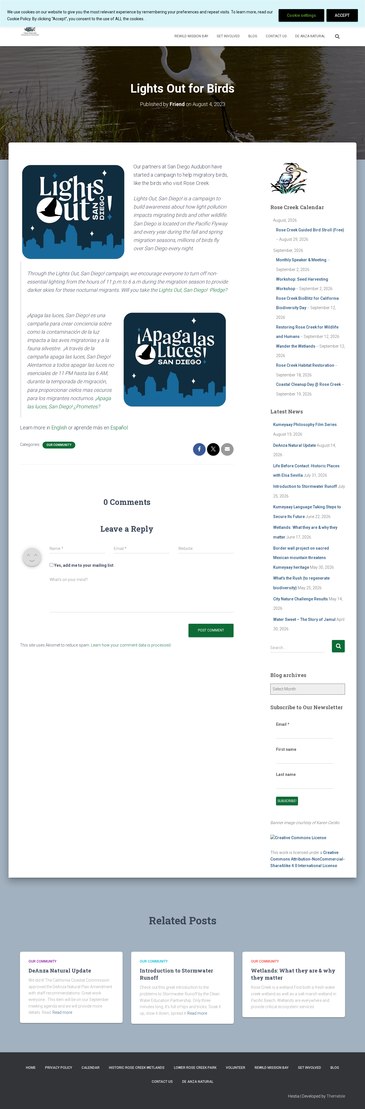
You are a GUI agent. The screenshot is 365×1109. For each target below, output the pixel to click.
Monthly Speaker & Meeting (301, 260)
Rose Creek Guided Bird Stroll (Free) (310, 230)
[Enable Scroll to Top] (353, 1097)
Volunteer (235, 1068)
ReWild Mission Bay (191, 36)
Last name (286, 774)
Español (119, 428)
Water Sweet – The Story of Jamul (304, 619)
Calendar (91, 1068)
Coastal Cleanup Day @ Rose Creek (308, 384)
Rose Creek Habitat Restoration (305, 365)
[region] (182, 13)
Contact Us (276, 36)
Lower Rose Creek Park (195, 1068)
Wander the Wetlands (295, 346)
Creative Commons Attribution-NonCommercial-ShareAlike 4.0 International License (307, 859)
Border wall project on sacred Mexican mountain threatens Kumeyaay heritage (301, 558)
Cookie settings (301, 15)
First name (286, 749)
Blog (252, 36)
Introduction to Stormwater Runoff (305, 486)
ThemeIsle (336, 1096)
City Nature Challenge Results (300, 599)
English (59, 428)
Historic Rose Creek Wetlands (137, 1068)
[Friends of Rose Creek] (31, 29)
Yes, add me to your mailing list (83, 565)
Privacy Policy (58, 1068)
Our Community (58, 445)
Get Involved (228, 36)
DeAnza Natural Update (294, 445)
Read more (62, 1012)
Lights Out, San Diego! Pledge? (193, 290)
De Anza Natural (310, 36)
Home (31, 1068)
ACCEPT (342, 15)
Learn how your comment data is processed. (131, 645)
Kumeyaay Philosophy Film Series (305, 424)
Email (282, 724)
